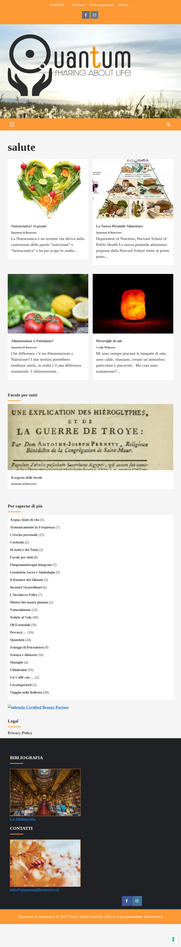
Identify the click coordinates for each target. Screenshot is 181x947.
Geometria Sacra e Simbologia (32, 572)
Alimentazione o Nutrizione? (32, 341)
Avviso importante (102, 5)
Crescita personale (24, 535)
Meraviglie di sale (109, 341)
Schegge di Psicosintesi (26, 647)
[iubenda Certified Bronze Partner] (38, 707)
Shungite (16, 662)
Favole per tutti (21, 557)
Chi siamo (78, 5)
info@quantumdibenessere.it (34, 889)
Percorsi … (18, 632)
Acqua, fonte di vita (24, 520)
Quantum (17, 640)
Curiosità (17, 542)
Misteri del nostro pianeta (29, 602)
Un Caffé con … (22, 677)
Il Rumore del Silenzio (26, 580)
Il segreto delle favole (26, 477)
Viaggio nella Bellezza (26, 692)
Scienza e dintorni (23, 655)
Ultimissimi (18, 670)
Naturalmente (20, 610)
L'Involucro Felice (23, 595)
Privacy (124, 5)
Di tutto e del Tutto (24, 550)
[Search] (168, 125)
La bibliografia (23, 819)
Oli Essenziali (20, 625)
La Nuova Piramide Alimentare (119, 226)
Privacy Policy (20, 733)
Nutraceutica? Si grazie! (29, 226)
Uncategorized (21, 685)
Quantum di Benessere (24, 232)
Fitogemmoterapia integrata (31, 565)
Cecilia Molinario (105, 347)
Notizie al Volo (21, 617)
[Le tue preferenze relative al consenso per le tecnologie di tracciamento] (173, 939)
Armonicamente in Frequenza (32, 527)
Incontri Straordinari (26, 587)
